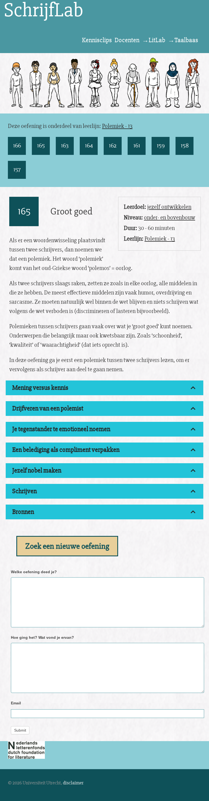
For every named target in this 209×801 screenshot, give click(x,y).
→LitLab (153, 40)
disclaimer (73, 783)
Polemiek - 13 (117, 126)
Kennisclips (97, 40)
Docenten (127, 40)
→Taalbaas (183, 40)
